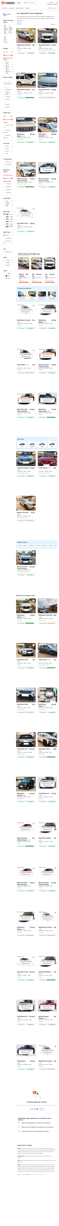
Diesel (7, 146)
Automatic (8, 164)
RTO (4, 249)
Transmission (7, 159)
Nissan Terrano (22, 513)
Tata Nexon (21, 1061)
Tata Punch (44, 660)
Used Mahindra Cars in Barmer (46, 1148)
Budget (5, 48)
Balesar (50, 545)
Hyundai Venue (44, 45)
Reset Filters (34, 1109)
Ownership (6, 198)
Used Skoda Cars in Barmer (43, 1151)
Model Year (6, 112)
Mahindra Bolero (21, 135)
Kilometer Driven (6, 170)
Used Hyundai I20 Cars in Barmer (44, 1166)
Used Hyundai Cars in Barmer (24, 1150)
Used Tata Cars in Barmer (29, 1151)
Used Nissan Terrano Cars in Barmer (26, 1171)
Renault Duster (44, 90)
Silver (9, 278)
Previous (17, 36)
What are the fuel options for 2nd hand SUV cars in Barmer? (36, 1127)
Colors (5, 270)
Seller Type (6, 232)
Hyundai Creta (22, 224)
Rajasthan (8, 251)
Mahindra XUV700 (43, 135)
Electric (7, 151)
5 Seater (8, 260)
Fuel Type (6, 143)
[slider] (4, 55)
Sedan (11, 219)
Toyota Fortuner (23, 468)
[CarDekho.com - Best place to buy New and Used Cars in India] (8, 2)
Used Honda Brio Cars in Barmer (29, 1164)
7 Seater (8, 262)
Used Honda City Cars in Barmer (46, 1164)
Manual (7, 161)
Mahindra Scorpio (23, 90)
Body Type (6, 211)
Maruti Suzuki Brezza (44, 1017)
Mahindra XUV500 (24, 45)
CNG (7, 153)
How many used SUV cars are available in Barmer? (33, 1131)
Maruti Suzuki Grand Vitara (44, 180)
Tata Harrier (45, 468)
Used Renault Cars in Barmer (36, 1153)
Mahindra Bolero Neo (44, 410)
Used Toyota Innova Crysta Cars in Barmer (43, 1169)
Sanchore (38, 545)
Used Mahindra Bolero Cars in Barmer (45, 1171)
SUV (11, 214)
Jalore (19, 545)
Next (35, 36)
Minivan (12, 226)
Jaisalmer (31, 545)
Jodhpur (45, 545)
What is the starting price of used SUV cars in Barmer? (34, 1123)
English (51, 2)
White (9, 273)
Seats (5, 257)
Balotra (25, 545)
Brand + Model (7, 77)
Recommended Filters (8, 21)
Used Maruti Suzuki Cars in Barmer (29, 1148)
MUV (11, 221)
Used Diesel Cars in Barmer (27, 1160)
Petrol (7, 148)
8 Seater (8, 265)
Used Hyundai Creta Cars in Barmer (26, 1166)
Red (9, 275)
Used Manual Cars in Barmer (33, 1156)
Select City (53, 8)
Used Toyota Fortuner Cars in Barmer (42, 1168)
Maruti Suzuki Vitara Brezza (22, 180)
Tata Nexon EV (22, 749)
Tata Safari (22, 365)
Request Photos (48, 170)
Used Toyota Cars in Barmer (39, 1150)
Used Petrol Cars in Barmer (41, 1160)
